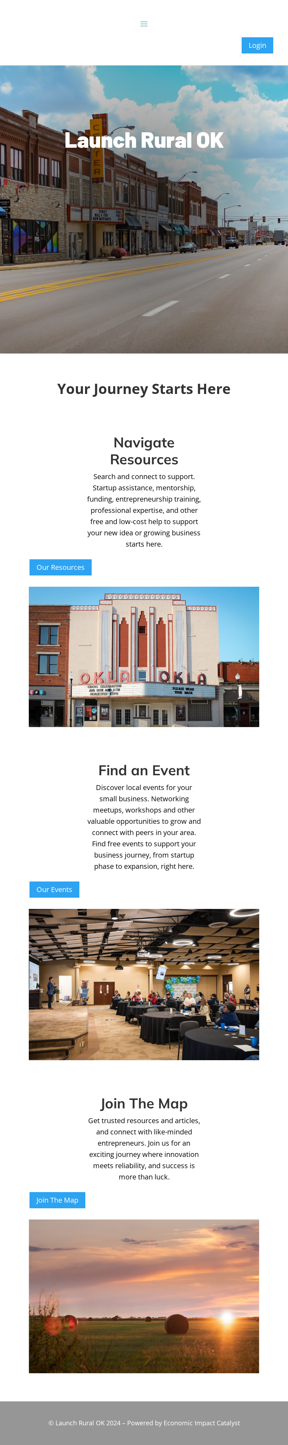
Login (257, 45)
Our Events (54, 889)
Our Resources (61, 567)
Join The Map (57, 1200)
